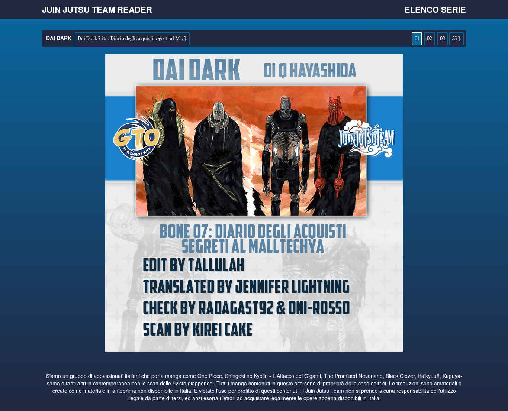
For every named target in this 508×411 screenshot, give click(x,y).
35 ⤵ (456, 38)
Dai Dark (58, 38)
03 (442, 38)
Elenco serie (435, 9)
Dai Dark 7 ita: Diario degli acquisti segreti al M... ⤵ (132, 38)
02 (429, 38)
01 (417, 38)
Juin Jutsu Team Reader (97, 9)
